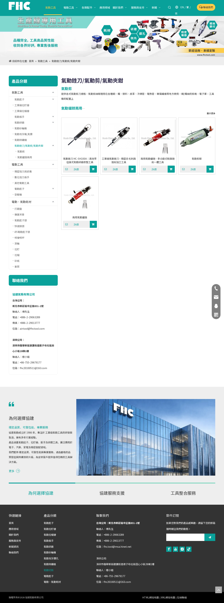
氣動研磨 (19, 122)
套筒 (17, 266)
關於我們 (14, 534)
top (218, 590)
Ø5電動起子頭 (22, 232)
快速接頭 (19, 226)
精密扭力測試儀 (23, 171)
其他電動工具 (22, 183)
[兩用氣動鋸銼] (79, 196)
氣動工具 (17, 92)
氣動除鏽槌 (50, 564)
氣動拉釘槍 (50, 529)
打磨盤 (18, 208)
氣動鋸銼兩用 (24, 157)
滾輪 (17, 243)
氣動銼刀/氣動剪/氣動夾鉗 (29, 145)
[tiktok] (188, 549)
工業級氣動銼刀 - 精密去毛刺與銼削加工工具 (119, 160)
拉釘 (17, 249)
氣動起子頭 (21, 220)
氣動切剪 (49, 570)
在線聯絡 (182, 597)
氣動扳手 (19, 116)
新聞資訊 (14, 546)
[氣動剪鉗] (196, 137)
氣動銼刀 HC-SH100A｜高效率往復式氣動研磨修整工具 (80, 160)
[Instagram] (182, 549)
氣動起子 (19, 99)
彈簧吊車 (19, 214)
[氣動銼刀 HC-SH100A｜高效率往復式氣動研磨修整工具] (79, 137)
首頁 (11, 523)
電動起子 (19, 188)
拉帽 (17, 255)
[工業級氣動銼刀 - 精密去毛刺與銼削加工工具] (118, 137)
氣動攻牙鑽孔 (51, 558)
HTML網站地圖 (150, 597)
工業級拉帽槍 (22, 111)
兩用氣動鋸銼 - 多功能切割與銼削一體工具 (158, 160)
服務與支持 (15, 540)
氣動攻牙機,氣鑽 (23, 134)
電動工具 (17, 164)
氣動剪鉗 (197, 158)
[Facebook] (169, 549)
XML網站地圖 (168, 597)
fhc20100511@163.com (33, 368)
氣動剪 (21, 151)
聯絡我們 (208, 7)
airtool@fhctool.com (32, 328)
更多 (11, 471)
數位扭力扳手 (22, 177)
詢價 (76, 169)
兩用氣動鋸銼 (79, 217)
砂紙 (17, 261)
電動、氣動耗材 (21, 202)
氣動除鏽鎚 (21, 140)
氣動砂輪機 (21, 128)
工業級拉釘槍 (22, 105)
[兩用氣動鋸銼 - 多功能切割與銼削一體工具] (157, 137)
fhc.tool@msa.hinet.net (117, 546)
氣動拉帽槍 (50, 534)
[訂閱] (209, 537)
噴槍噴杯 (19, 237)
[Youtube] (175, 549)
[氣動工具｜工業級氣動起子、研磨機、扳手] (112, 36)
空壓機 (18, 194)
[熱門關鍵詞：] (169, 7)
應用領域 (14, 529)
